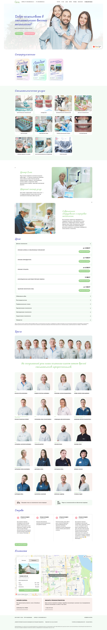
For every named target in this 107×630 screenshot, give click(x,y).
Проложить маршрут (29, 590)
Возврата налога (88, 617)
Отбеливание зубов (43, 133)
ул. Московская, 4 (40, 1)
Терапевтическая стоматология (63, 112)
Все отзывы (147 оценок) (21, 544)
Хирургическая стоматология (24, 112)
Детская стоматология (83, 112)
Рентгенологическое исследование (43, 154)
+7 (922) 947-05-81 (88, 1)
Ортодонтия (43, 112)
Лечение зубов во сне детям (23, 154)
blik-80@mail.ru (23, 580)
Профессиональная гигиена (63, 133)
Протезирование (83, 133)
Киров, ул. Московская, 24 (28, 1)
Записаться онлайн (84, 251)
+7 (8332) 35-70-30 (23, 576)
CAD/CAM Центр (63, 154)
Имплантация (24, 133)
